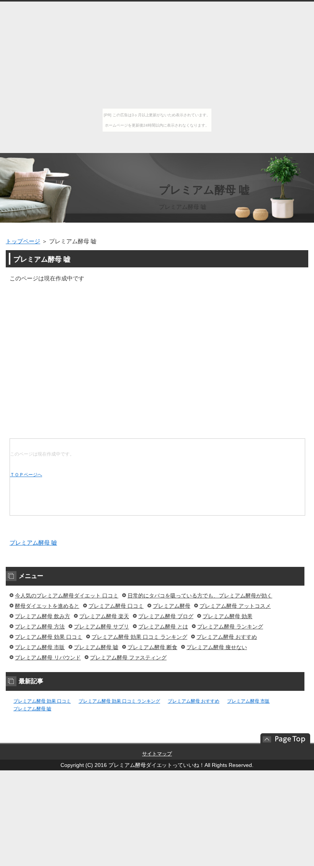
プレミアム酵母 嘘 (204, 190)
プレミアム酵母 (171, 606)
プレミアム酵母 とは (163, 626)
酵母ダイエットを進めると (47, 606)
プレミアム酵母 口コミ (116, 606)
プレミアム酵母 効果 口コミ (48, 637)
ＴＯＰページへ (26, 474)
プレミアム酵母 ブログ (165, 616)
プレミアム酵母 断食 (152, 647)
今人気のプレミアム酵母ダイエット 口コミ (66, 596)
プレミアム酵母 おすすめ (226, 637)
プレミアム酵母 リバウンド (48, 657)
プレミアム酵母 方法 (40, 626)
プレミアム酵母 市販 (40, 647)
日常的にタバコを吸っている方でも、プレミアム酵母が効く (200, 596)
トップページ (23, 241)
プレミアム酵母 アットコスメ (235, 606)
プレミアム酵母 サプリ (101, 626)
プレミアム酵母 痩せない (216, 647)
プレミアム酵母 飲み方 (42, 616)
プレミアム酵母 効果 (227, 616)
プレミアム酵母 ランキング (230, 626)
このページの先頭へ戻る (281, 738)
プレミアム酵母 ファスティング (128, 657)
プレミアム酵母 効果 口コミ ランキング (139, 637)
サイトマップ (157, 754)
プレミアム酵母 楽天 (104, 616)
